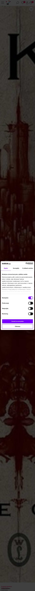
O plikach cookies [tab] (27, 268)
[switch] (30, 303)
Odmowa (17, 326)
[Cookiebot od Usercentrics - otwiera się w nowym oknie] (25, 263)
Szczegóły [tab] (16, 268)
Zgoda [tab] (6, 268)
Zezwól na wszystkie (17, 321)
